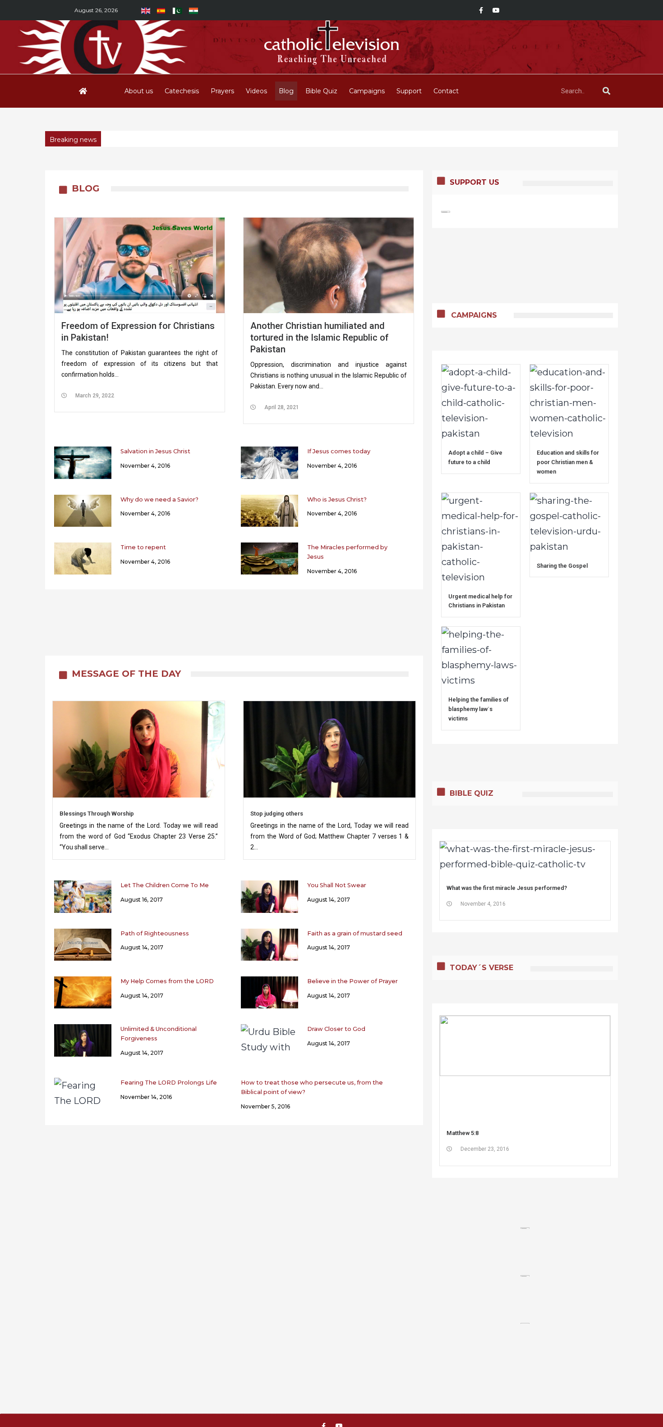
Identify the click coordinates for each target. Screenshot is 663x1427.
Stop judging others (276, 813)
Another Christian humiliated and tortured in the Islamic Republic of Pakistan (319, 337)
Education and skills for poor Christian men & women (568, 462)
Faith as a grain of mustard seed (354, 933)
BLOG (86, 188)
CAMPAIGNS (474, 315)
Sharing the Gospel (562, 565)
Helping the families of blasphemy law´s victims (478, 709)
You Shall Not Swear (336, 885)
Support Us (474, 182)
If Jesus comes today (338, 451)
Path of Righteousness (154, 933)
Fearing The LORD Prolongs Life (168, 1082)
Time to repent (143, 547)
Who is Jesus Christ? (337, 499)
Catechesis (182, 91)
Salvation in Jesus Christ (155, 451)
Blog (286, 91)
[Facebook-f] (481, 10)
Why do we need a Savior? (159, 499)
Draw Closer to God (336, 1029)
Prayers (222, 91)
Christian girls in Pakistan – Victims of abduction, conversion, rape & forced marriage (241, 140)
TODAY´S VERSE (481, 967)
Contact (446, 91)
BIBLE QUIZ (471, 793)
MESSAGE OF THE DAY (126, 673)
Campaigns (367, 91)
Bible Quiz (321, 91)
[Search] (606, 91)
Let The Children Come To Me (164, 885)
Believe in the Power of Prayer (352, 981)
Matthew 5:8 (463, 1133)
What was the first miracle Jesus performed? (507, 887)
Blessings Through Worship (97, 813)
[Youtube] (496, 10)
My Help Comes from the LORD (167, 981)
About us (138, 91)
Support (409, 91)
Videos (256, 91)
